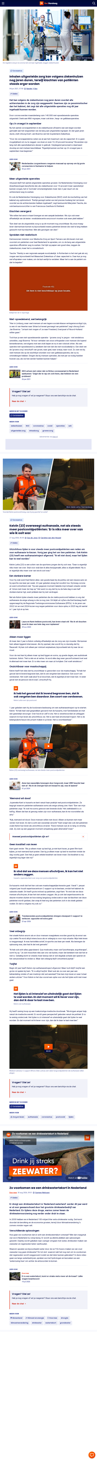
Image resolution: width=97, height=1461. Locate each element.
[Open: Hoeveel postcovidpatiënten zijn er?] (83, 836)
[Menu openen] (3, 3)
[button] (14, 94)
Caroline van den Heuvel (51, 538)
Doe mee (13, 1193)
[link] (16, 71)
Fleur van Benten (34, 1410)
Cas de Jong (32, 538)
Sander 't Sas (31, 89)
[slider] (48, 300)
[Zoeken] (94, 3)
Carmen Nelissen (42, 1193)
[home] (48, 3)
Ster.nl (55, 437)
